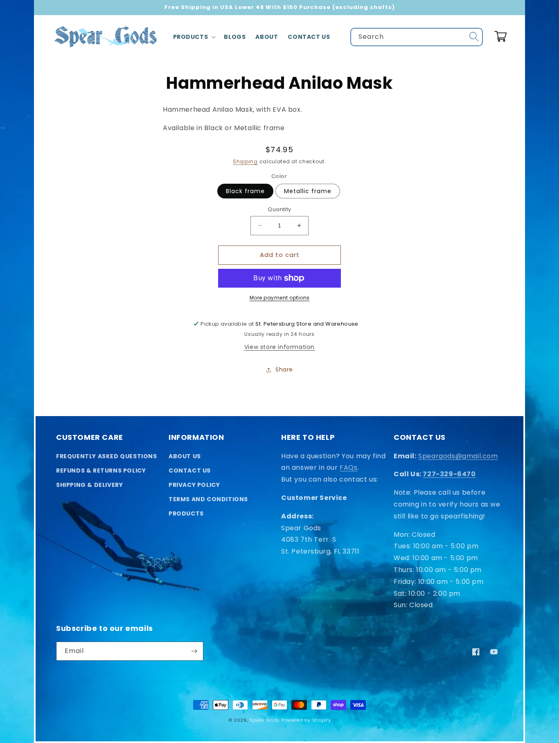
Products (186, 513)
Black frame (245, 191)
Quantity (279, 209)
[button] (193, 36)
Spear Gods (265, 720)
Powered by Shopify (306, 720)
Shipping (245, 161)
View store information (279, 347)
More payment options (280, 297)
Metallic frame (307, 191)
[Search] (474, 37)
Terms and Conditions (208, 499)
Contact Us (190, 470)
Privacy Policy (194, 485)
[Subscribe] (194, 651)
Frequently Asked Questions (106, 456)
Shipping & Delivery (89, 485)
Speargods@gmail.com (458, 456)
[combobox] (416, 37)
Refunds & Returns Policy (101, 470)
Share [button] (284, 369)
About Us (185, 456)
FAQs (348, 467)
